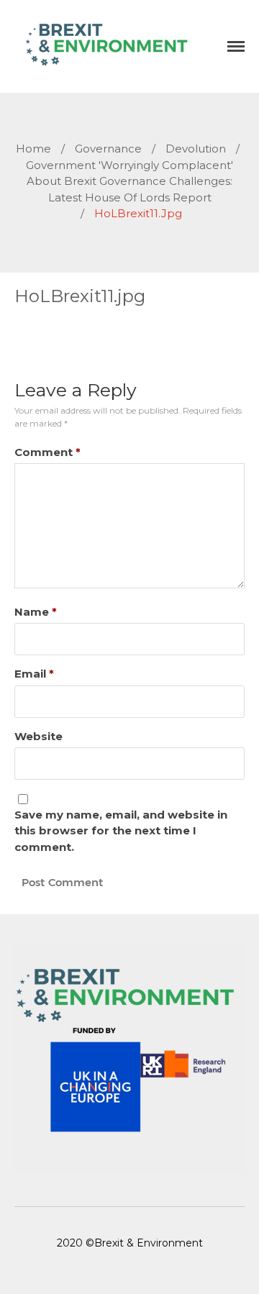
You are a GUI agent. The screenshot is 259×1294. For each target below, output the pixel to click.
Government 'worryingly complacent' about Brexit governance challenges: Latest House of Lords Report (129, 181)
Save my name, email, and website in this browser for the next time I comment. (120, 831)
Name (35, 612)
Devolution (195, 148)
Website (38, 736)
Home (33, 148)
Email (34, 673)
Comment (47, 452)
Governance (108, 148)
